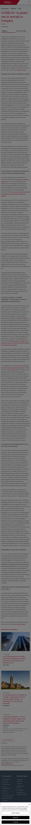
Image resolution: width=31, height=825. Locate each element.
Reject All (15, 817)
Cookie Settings (15, 813)
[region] (15, 813)
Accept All (15, 822)
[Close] (29, 804)
